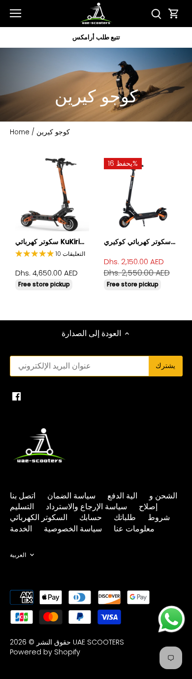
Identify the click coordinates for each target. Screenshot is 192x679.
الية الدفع (122, 495)
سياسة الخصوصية (73, 528)
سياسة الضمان (71, 495)
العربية (18, 555)
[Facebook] (16, 396)
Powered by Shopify (45, 652)
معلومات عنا (134, 528)
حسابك (90, 517)
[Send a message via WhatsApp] (171, 619)
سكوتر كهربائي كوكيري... (139, 242)
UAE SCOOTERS (98, 642)
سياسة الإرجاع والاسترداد (86, 506)
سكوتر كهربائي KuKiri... (49, 242)
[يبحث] (156, 13)
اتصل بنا (22, 495)
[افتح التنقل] (15, 13)
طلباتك (125, 517)
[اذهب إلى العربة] (174, 13)
